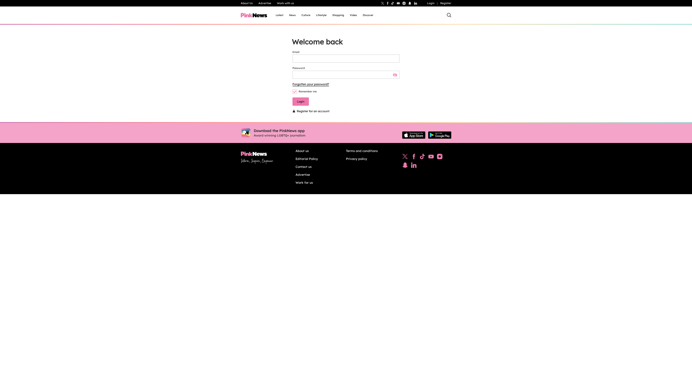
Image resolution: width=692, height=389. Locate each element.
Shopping (338, 15)
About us (302, 151)
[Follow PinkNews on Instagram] (440, 157)
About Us (247, 3)
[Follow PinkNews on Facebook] (414, 157)
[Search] (449, 15)
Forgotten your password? (310, 84)
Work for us (304, 182)
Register (445, 3)
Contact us (304, 167)
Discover (368, 15)
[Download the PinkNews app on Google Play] (439, 135)
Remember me (308, 91)
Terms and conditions (362, 151)
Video (353, 15)
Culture (305, 15)
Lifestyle (321, 15)
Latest (279, 15)
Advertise (264, 3)
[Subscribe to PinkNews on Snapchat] (405, 166)
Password (298, 68)
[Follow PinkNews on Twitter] (405, 157)
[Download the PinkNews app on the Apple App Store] (413, 135)
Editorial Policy (307, 159)
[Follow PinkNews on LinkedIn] (415, 3)
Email (296, 52)
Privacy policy (356, 159)
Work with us (285, 3)
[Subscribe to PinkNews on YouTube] (431, 157)
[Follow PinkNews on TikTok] (422, 157)
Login (430, 3)
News (292, 15)
